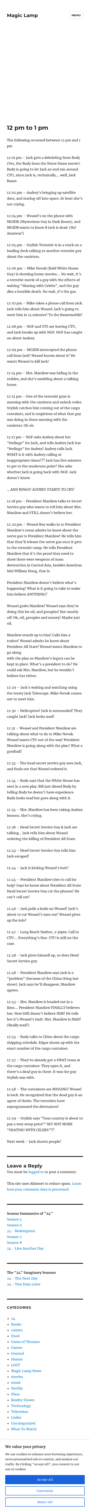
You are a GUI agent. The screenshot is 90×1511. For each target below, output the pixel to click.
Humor (17, 1359)
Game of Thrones (25, 1342)
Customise (45, 1491)
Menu (76, 15)
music (16, 1382)
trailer (16, 1417)
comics (17, 1330)
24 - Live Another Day (25, 1248)
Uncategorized (23, 1423)
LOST (15, 1365)
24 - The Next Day (22, 1278)
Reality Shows (22, 1400)
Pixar (15, 1394)
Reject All (45, 1502)
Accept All (45, 1479)
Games (16, 1347)
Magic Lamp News (26, 1371)
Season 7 (14, 1237)
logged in (36, 1172)
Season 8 (14, 1242)
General (17, 1353)
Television (19, 1412)
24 (13, 1318)
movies (17, 1377)
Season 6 (14, 1225)
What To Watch (24, 1429)
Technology (21, 1406)
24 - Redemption (21, 1231)
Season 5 (14, 1219)
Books (16, 1324)
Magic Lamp (22, 15)
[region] (45, 1475)
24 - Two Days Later (23, 1284)
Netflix (17, 1388)
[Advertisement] (45, 77)
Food (15, 1336)
